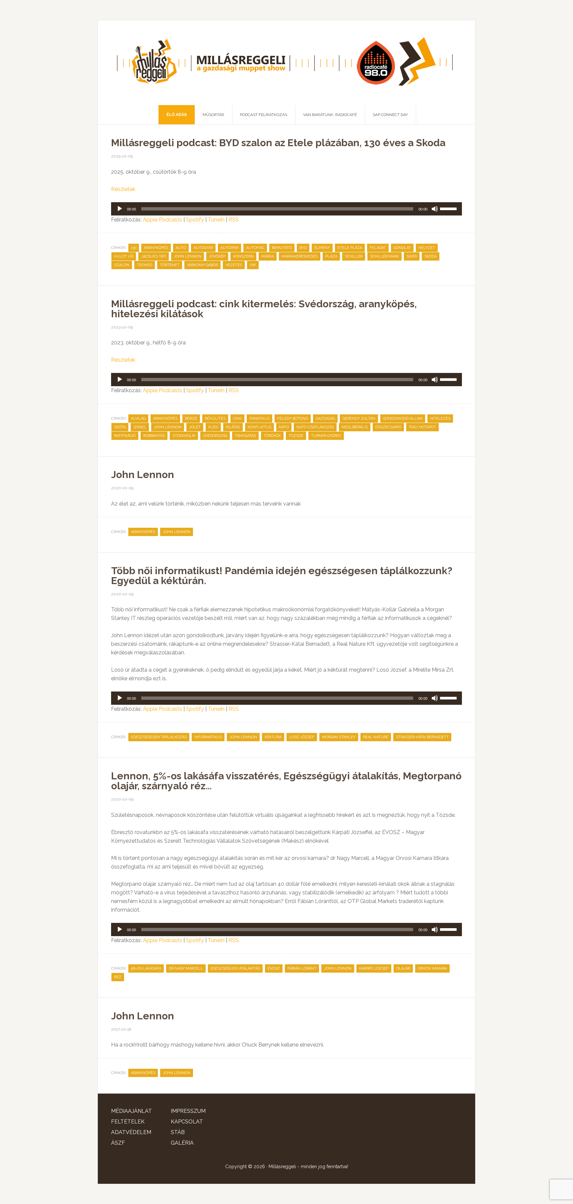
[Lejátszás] (119, 209)
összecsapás (388, 427)
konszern (243, 256)
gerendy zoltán (359, 418)
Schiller (353, 256)
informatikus (208, 737)
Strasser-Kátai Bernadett (422, 737)
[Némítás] (434, 209)
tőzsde (295, 436)
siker (412, 256)
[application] (286, 208)
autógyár (203, 248)
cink (237, 418)
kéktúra (273, 737)
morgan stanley (338, 737)
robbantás (154, 436)
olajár (403, 968)
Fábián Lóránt (301, 968)
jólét (195, 427)
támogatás (245, 436)
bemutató (282, 248)
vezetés (233, 265)
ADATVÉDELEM (131, 1132)
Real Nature (375, 737)
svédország (215, 436)
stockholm (183, 436)
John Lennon (187, 256)
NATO (284, 427)
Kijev (213, 427)
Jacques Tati (153, 256)
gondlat (402, 248)
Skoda (430, 256)
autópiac (255, 248)
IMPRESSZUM (188, 1111)
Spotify (195, 219)
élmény (322, 248)
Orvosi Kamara (432, 968)
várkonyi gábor (202, 265)
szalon (121, 265)
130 (133, 248)
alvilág (138, 418)
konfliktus (259, 427)
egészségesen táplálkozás (159, 737)
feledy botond (292, 418)
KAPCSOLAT (187, 1121)
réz (117, 977)
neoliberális (355, 427)
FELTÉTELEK (128, 1121)
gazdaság (325, 418)
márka (267, 256)
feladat (378, 248)
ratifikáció (125, 436)
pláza (331, 256)
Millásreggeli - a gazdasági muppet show (286, 62)
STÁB (178, 1132)
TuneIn (216, 219)
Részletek (123, 189)
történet (169, 265)
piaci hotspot (422, 427)
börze (191, 418)
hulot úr (123, 256)
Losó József (301, 737)
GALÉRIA (182, 1143)
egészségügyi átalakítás (235, 968)
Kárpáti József (374, 968)
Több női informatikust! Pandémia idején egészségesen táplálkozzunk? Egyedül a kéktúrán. (281, 575)
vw (253, 265)
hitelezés (440, 418)
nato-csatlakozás (315, 427)
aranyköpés (156, 248)
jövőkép (217, 256)
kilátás (233, 427)
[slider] (449, 208)
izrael (139, 427)
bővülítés (215, 418)
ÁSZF (118, 1143)
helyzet (426, 248)
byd (303, 248)
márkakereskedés (300, 256)
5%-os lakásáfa (146, 968)
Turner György (326, 436)
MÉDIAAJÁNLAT (131, 1111)
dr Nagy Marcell (186, 968)
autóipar (229, 248)
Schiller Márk (384, 256)
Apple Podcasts (162, 219)
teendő (144, 265)
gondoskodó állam (402, 418)
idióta (120, 427)
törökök (272, 436)
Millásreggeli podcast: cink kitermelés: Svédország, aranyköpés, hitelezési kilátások (264, 309)
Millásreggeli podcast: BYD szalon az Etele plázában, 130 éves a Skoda (278, 143)
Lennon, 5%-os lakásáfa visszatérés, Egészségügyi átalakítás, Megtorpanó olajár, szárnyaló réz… (286, 781)
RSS (233, 219)
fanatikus (259, 418)
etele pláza (350, 248)
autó (181, 248)
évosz (274, 968)
